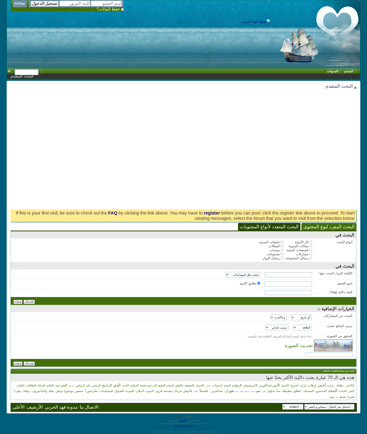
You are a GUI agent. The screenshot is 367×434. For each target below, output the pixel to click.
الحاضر (208, 386)
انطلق (297, 391)
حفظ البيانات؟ (109, 9)
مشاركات (302, 254)
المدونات (332, 71)
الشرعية (61, 385)
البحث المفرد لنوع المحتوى (329, 226)
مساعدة (20, 3)
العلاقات (31, 385)
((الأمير (350, 385)
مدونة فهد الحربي (61, 407)
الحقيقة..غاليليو (184, 385)
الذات (125, 385)
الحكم (170, 385)
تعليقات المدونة (270, 242)
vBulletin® (183, 421)
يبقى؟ (17, 391)
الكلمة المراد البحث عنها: (335, 273)
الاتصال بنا (89, 407)
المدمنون (321, 391)
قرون (158, 391)
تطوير (264, 391)
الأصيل (285, 385)
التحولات (217, 385)
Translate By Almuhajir (183, 426)
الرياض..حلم (93, 385)
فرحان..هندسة (172, 391)
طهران (229, 391)
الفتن (351, 391)
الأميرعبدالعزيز (269, 385)
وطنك (25, 391)
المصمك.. (308, 391)
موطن (59, 391)
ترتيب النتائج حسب (339, 326)
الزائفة (71, 386)
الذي (117, 385)
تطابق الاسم (248, 283)
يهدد (331, 396)
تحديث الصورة (299, 345)
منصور (79, 391)
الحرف (199, 385)
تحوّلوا (271, 391)
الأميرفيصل (250, 385)
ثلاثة (241, 391)
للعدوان (119, 391)
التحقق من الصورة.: (338, 336)
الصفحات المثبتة (298, 250)
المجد (332, 390)
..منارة (331, 385)
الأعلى (19, 407)
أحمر (322, 385)
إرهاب (312, 385)
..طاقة (340, 385)
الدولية (134, 385)
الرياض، (80, 385)
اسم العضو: (344, 283)
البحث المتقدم (22, 76)
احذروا (295, 385)
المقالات (274, 246)
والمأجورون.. (39, 391)
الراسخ (107, 385)
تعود (258, 391)
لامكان (140, 391)
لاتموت (149, 391)
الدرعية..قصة (148, 385)
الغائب (20, 385)
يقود (337, 397)
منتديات (275, 250)
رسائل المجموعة (297, 258)
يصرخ (350, 396)
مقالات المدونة (298, 246)
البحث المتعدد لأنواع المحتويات (269, 226)
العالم (50, 385)
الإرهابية (237, 385)
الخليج (162, 385)
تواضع (246, 391)
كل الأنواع (302, 242)
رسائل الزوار (272, 258)
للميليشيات (106, 391)
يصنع (343, 396)
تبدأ (278, 391)
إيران (303, 385)
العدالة (41, 385)
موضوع (69, 391)
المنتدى (348, 71)
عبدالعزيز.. (216, 391)
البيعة (227, 385)
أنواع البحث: (344, 242)
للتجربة (129, 391)
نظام (51, 391)
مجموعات (273, 254)
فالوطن (187, 391)
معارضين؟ (91, 391)
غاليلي (195, 391)
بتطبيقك (287, 391)
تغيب (252, 391)
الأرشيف (35, 407)
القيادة (343, 391)
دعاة (237, 391)
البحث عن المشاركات (337, 316)
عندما (204, 390)
